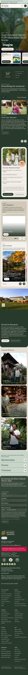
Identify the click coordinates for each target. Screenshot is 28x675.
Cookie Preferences (22, 668)
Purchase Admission (7, 49)
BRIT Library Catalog (6, 635)
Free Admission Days (20, 599)
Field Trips (17, 621)
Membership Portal (6, 653)
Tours (2, 603)
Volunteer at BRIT (15, 340)
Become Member (8, 194)
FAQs (2, 605)
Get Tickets (4, 537)
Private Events (18, 597)
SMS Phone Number (6, 507)
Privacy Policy (17, 517)
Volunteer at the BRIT (6, 643)
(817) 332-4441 (5, 573)
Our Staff (17, 655)
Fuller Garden (4, 619)
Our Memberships (19, 194)
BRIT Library (4, 633)
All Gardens (4, 611)
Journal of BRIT (5, 641)
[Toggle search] (22, 6)
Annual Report (18, 653)
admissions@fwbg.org (15, 545)
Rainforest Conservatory (7, 617)
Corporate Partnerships (20, 637)
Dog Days (17, 601)
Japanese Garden (5, 613)
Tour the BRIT (4, 637)
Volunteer (17, 635)
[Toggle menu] (25, 6)
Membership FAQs (5, 657)
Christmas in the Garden (21, 605)
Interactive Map (5, 597)
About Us (17, 649)
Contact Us (17, 661)
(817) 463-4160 (5, 545)
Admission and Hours (6, 593)
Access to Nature (5, 601)
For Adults (17, 593)
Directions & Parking (6, 595)
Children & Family (19, 613)
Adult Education (19, 615)
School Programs (19, 617)
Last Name (3, 498)
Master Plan (17, 651)
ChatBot (16, 583)
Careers (16, 657)
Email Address (5, 503)
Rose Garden (4, 615)
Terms (12, 517)
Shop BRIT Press (5, 639)
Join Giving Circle (19, 633)
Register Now (6, 61)
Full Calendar (18, 591)
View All (4, 238)
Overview (3, 591)
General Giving (18, 631)
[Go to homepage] (4, 6)
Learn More (18, 49)
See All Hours (16, 556)
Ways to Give (18, 629)
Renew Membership (6, 655)
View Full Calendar (21, 97)
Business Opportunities (20, 659)
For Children (18, 595)
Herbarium (3, 631)
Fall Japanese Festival (20, 603)
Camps (16, 619)
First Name (4, 493)
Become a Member (5, 651)
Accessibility (4, 599)
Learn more (19, 578)
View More (4, 283)
